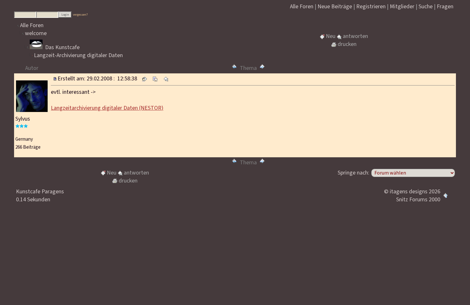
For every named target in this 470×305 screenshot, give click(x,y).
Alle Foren (31, 25)
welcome (36, 33)
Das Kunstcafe (62, 47)
